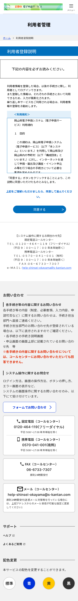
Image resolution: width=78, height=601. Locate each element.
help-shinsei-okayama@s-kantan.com (46, 267)
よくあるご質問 (12, 544)
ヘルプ (7, 535)
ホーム (7, 38)
